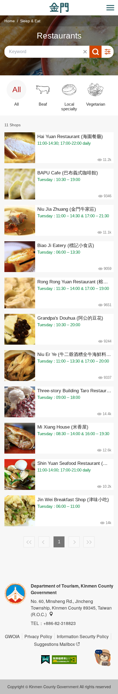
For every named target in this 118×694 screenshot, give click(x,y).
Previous (43, 541)
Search (95, 52)
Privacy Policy (38, 636)
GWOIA (12, 636)
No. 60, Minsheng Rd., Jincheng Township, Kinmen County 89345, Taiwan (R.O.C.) (71, 608)
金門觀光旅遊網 (59, 8)
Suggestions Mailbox (54, 644)
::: (1, 3)
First (29, 541)
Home (9, 21)
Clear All (85, 52)
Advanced (108, 52)
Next (74, 541)
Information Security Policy (83, 636)
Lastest (88, 541)
